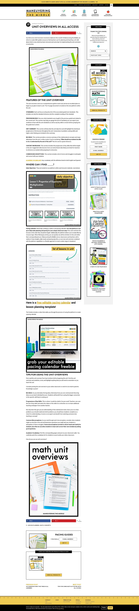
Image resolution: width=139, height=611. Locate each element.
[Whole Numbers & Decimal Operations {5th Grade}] (98, 228)
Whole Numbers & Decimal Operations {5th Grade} (98, 242)
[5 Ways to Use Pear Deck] (98, 256)
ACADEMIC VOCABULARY (33, 160)
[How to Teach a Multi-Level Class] (98, 177)
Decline (104, 607)
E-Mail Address (55, 539)
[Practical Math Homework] (98, 201)
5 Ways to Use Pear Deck (98, 267)
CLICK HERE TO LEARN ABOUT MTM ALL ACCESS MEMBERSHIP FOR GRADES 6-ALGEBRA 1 (69, 2)
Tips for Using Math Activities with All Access (69, 586)
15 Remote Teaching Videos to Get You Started (98, 290)
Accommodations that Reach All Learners (37, 586)
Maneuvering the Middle (38, 13)
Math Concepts (45, 525)
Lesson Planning (33, 525)
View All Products (53, 575)
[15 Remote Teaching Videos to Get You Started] (98, 279)
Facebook (98, 46)
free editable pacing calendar (54, 302)
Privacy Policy (60, 608)
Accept (110, 607)
